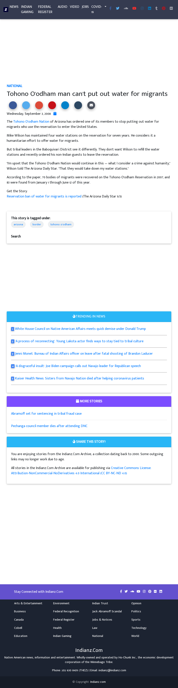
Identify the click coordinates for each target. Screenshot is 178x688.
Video (74, 7)
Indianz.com (98, 682)
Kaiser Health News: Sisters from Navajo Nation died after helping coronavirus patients (79, 378)
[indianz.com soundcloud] (126, 8)
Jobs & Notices (102, 619)
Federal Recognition (66, 611)
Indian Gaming (27, 9)
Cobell (18, 628)
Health (57, 628)
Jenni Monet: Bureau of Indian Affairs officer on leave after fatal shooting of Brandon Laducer (84, 354)
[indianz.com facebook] (110, 8)
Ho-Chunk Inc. (127, 657)
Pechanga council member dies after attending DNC (49, 426)
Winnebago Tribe (101, 662)
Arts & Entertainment (28, 603)
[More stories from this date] (54, 114)
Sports (135, 619)
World (135, 636)
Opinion (136, 603)
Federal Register (45, 9)
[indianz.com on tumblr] (156, 8)
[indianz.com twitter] (117, 8)
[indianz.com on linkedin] (160, 591)
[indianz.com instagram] (142, 8)
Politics (136, 611)
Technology (139, 628)
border (37, 224)
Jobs (85, 7)
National (14, 86)
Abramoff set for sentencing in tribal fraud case (46, 414)
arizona (18, 224)
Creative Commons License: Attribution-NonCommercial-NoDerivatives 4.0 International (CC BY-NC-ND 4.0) (81, 470)
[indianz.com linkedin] (149, 8)
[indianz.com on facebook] (121, 591)
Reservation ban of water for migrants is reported (44, 196)
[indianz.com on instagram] (145, 591)
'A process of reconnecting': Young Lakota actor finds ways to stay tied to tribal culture (79, 341)
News (14, 7)
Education (20, 636)
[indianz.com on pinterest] (150, 591)
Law (94, 628)
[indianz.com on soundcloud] (132, 591)
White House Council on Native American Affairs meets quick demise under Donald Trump (80, 329)
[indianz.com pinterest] (163, 8)
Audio (62, 7)
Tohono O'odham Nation (31, 122)
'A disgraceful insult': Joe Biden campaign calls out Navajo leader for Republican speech (78, 366)
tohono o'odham (61, 224)
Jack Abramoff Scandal (107, 611)
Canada (19, 619)
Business (20, 611)
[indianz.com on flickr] (171, 8)
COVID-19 (96, 9)
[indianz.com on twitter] (127, 591)
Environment (61, 603)
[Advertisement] (89, 51)
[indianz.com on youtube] (134, 8)
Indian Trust (100, 603)
